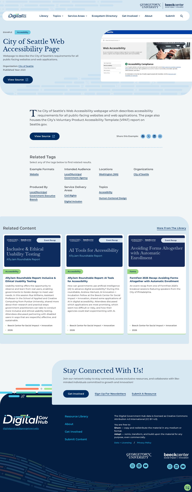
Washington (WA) (108, 174)
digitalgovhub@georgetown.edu (21, 428)
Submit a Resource (144, 393)
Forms (133, 271)
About (148, 16)
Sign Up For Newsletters (110, 393)
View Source (16, 79)
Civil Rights (70, 195)
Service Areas (76, 16)
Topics (57, 16)
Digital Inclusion (73, 201)
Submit (170, 16)
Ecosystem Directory (104, 16)
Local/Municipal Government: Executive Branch (42, 196)
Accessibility (22, 32)
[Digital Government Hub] (17, 16)
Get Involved (130, 16)
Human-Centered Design (113, 198)
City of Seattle (26, 66)
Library (43, 16)
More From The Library (171, 228)
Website (34, 174)
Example (7, 32)
